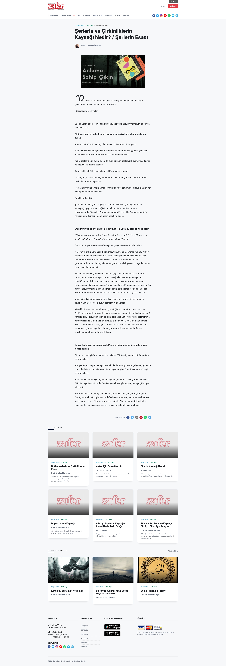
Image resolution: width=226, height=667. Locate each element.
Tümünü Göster (173, 551)
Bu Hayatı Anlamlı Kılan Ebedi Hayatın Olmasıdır (112, 592)
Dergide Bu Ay (66, 15)
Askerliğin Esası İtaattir (109, 466)
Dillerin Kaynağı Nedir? (153, 466)
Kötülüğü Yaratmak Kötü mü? (67, 590)
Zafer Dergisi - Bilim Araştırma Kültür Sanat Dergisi (69, 661)
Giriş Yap (173, 6)
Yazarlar (86, 15)
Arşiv (77, 15)
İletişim (126, 15)
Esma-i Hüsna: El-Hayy (153, 590)
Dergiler (84, 630)
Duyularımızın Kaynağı (63, 523)
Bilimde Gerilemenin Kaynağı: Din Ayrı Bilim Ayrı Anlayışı (157, 525)
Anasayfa (54, 15)
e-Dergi (117, 15)
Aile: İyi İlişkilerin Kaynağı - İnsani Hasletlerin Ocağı (110, 525)
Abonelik (108, 15)
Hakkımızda (97, 15)
